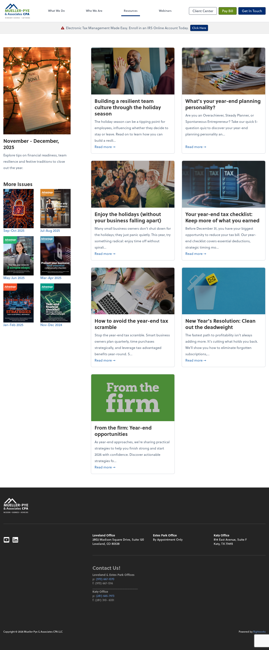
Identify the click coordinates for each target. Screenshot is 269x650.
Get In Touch (252, 10)
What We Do (56, 10)
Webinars (165, 10)
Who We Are (94, 10)
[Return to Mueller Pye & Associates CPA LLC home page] (16, 505)
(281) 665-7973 (105, 596)
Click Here (199, 28)
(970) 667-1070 (105, 579)
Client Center (203, 10)
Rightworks (259, 631)
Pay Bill (227, 10)
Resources (130, 10)
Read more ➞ (133, 146)
